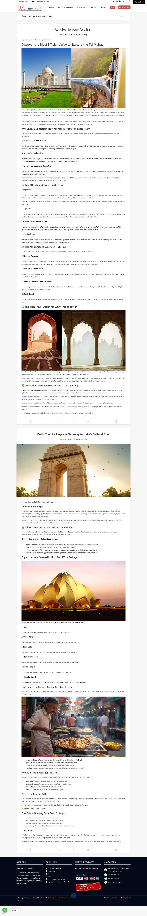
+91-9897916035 (24, 1)
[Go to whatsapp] (4, 910)
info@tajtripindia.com (42, 1)
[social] (113, 1)
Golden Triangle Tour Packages (87, 868)
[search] (129, 1)
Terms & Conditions (111, 898)
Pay (112, 7)
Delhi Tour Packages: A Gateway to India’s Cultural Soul (73, 434)
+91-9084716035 (113, 878)
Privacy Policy (125, 898)
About (93, 7)
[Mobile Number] (33, 1)
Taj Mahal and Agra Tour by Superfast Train (79, 407)
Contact (103, 7)
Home (51, 7)
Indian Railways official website (63, 413)
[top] (73, 895)
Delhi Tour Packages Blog (56, 879)
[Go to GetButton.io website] (5, 914)
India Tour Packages (54, 868)
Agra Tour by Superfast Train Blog (59, 882)
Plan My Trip (124, 7)
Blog (85, 34)
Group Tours (81, 7)
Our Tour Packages (65, 7)
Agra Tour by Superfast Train (73, 29)
